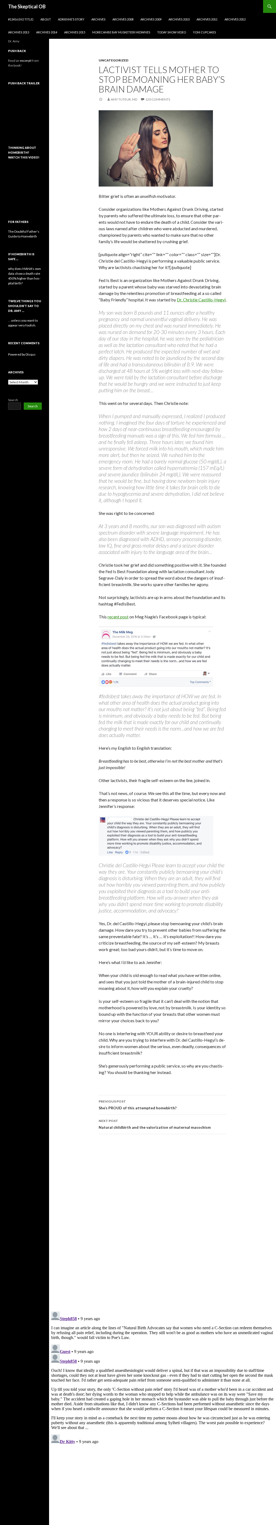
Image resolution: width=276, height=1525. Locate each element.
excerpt (25, 60)
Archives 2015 (74, 32)
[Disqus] (162, 1222)
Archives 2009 (150, 19)
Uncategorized (113, 60)
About (45, 19)
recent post (118, 616)
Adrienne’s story (71, 19)
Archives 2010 (178, 19)
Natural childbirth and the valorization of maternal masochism (155, 1124)
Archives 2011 (207, 19)
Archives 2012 (235, 19)
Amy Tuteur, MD (124, 99)
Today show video (171, 32)
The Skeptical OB (27, 6)
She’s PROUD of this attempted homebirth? (138, 1104)
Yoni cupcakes (204, 32)
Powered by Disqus (22, 354)
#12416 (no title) (20, 19)
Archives (98, 19)
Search (13, 400)
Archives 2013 (18, 32)
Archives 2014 (46, 32)
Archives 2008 (122, 19)
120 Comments (157, 99)
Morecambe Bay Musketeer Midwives (121, 32)
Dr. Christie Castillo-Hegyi (201, 299)
